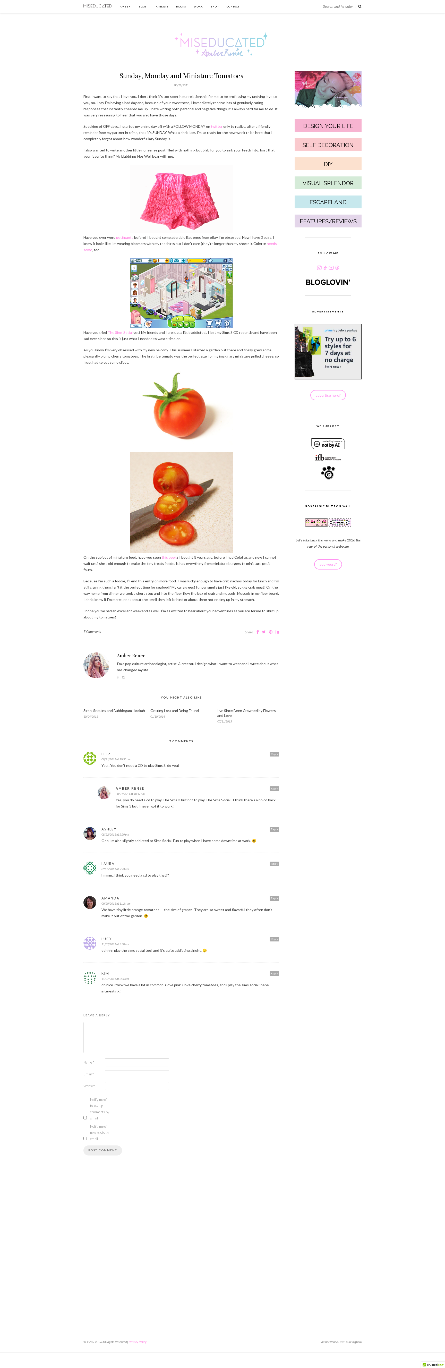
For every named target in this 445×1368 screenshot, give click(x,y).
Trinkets (161, 6)
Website (89, 1086)
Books (181, 6)
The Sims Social (120, 332)
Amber (125, 6)
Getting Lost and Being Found (174, 710)
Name (88, 1062)
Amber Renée (130, 788)
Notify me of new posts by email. (99, 1132)
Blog (142, 6)
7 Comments (92, 632)
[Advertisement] (181, 1244)
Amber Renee (131, 655)
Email (88, 1074)
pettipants (124, 237)
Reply (274, 753)
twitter (216, 126)
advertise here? (328, 395)
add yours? (328, 564)
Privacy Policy (138, 1342)
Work (198, 6)
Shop (215, 6)
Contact (233, 6)
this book (169, 557)
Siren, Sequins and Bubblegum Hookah (114, 710)
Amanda (110, 898)
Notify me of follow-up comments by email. (99, 1109)
